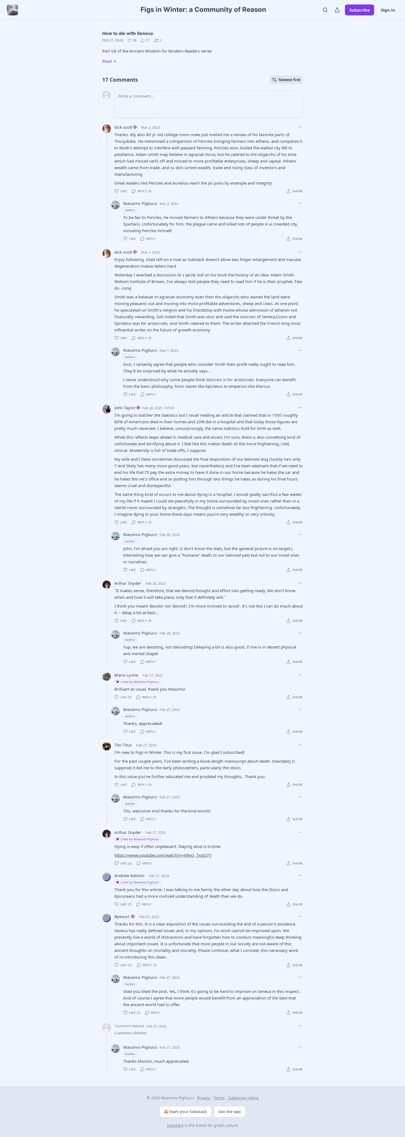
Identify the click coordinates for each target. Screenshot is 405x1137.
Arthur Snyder (127, 583)
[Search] (325, 9)
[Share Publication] (337, 9)
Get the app (229, 1111)
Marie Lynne (126, 675)
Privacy (203, 1097)
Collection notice (243, 1097)
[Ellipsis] (300, 127)
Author (130, 210)
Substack (175, 1125)
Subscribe (359, 10)
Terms (219, 1097)
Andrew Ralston (129, 875)
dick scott (123, 127)
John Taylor (125, 407)
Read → (109, 61)
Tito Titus (123, 745)
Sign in (388, 10)
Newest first (290, 79)
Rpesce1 (122, 916)
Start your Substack (188, 1111)
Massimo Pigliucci (140, 203)
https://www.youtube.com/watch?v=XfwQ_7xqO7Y (162, 855)
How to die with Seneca (127, 33)
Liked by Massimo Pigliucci (140, 682)
